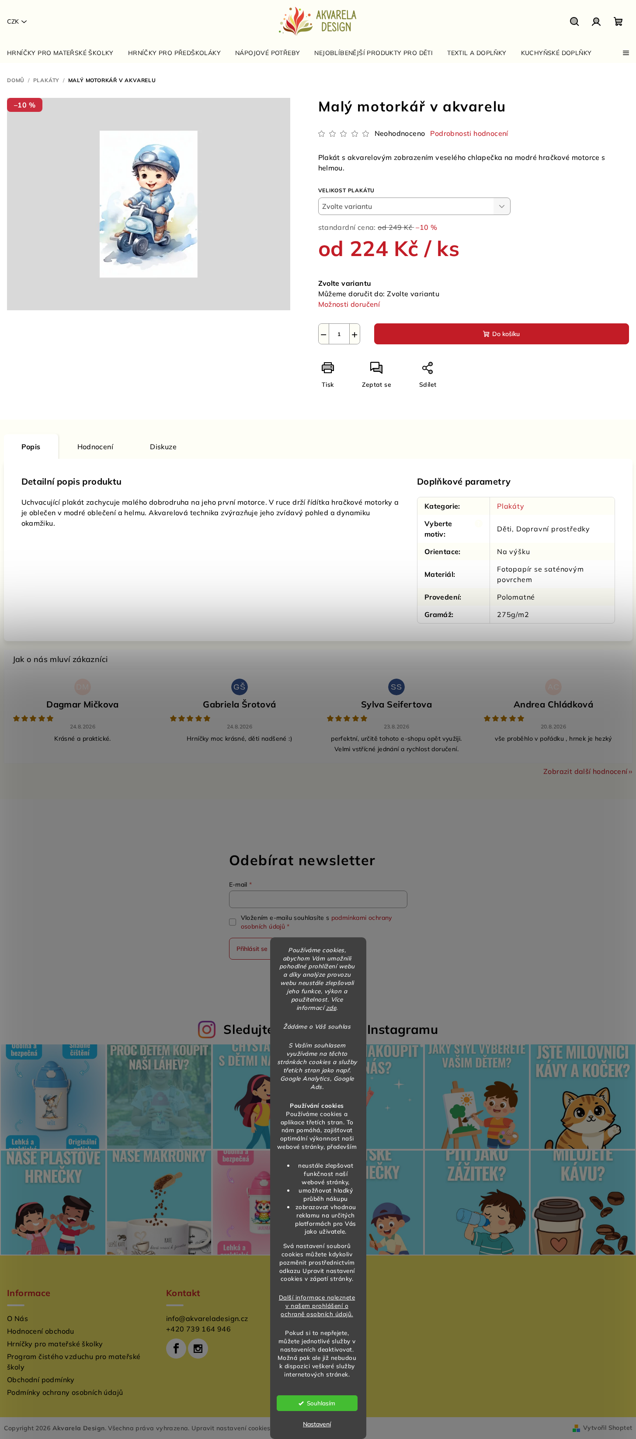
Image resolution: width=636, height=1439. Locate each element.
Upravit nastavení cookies (230, 1428)
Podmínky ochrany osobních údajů (65, 1392)
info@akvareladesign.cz (207, 1318)
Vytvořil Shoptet (607, 1428)
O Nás (17, 1318)
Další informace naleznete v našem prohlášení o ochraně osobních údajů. (317, 1305)
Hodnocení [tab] (95, 446)
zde (331, 1007)
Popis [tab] (31, 446)
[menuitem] (60, 53)
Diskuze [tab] (163, 446)
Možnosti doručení (349, 304)
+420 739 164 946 (198, 1329)
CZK (13, 21)
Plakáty (511, 506)
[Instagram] (198, 1348)
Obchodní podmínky (41, 1379)
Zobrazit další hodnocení (585, 771)
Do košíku (506, 334)
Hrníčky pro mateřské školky (55, 1343)
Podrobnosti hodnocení (469, 133)
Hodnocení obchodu (40, 1331)
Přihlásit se (252, 949)
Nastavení (317, 1424)
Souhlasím (321, 1403)
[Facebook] (176, 1348)
